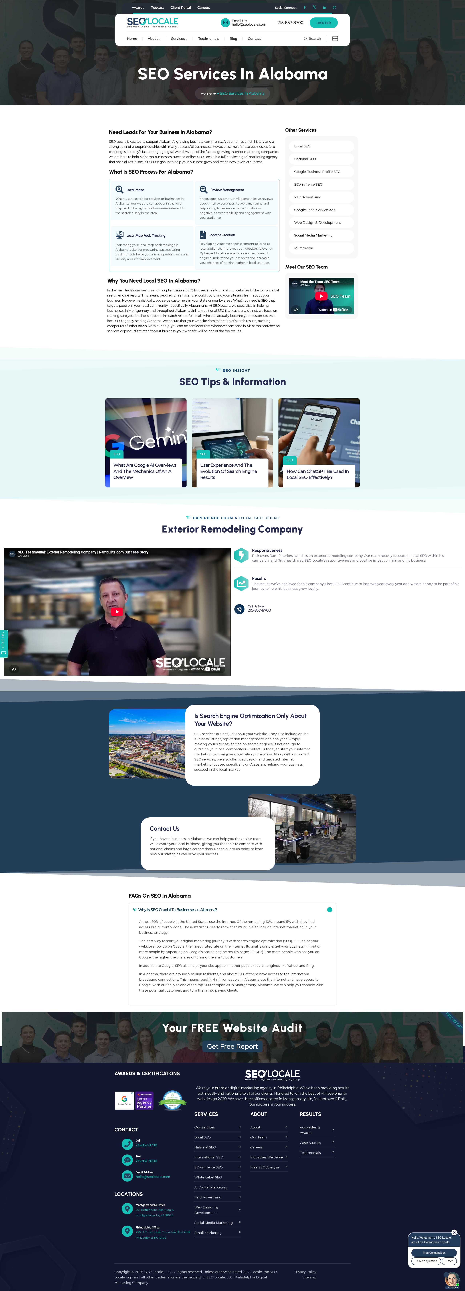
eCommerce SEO (208, 1167)
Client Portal (181, 8)
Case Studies (310, 1143)
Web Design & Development (206, 1210)
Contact (254, 39)
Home (132, 39)
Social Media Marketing (213, 1223)
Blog (233, 39)
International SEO (208, 1157)
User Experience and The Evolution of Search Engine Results (228, 471)
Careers (203, 8)
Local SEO (202, 1137)
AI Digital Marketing (210, 1187)
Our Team (258, 1137)
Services (178, 39)
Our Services (204, 1127)
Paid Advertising (207, 1197)
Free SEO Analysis (265, 1167)
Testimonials (208, 39)
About (153, 39)
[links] (152, 23)
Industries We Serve (266, 1157)
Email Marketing (208, 1233)
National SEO (205, 1147)
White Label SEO (208, 1177)
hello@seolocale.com (249, 24)
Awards (138, 8)
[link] (225, 22)
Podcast (157, 8)
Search (314, 38)
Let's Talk (323, 23)
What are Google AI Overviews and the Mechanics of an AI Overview (145, 471)
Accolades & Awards (310, 1130)
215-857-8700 (290, 22)
